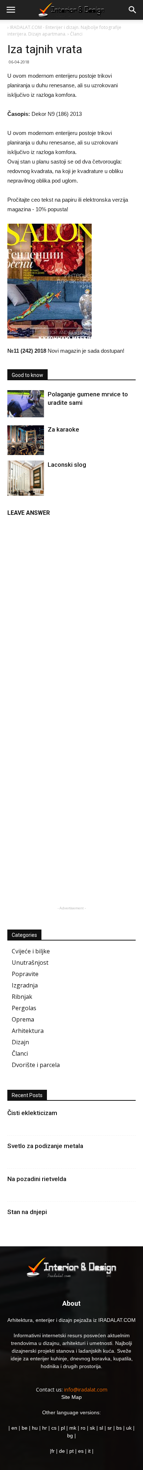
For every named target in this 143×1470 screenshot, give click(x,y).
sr (109, 1428)
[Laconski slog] (25, 488)
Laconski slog (67, 464)
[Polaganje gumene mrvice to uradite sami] (25, 403)
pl (63, 1428)
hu (35, 1428)
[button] (132, 10)
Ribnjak (22, 997)
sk (92, 1428)
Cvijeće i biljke (31, 951)
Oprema (23, 1019)
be (24, 1428)
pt (71, 1451)
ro (83, 1428)
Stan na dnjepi (27, 1212)
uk (129, 1428)
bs (119, 1428)
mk (72, 1428)
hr (44, 1428)
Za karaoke (63, 429)
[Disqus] (71, 612)
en (13, 1428)
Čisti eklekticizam (32, 1113)
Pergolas (24, 1008)
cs (53, 1428)
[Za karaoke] (25, 440)
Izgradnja (25, 985)
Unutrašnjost (30, 962)
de (62, 1451)
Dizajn (20, 1042)
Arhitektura (28, 1031)
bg (70, 1435)
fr (53, 1451)
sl (101, 1428)
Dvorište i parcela (36, 1065)
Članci (20, 1053)
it (89, 1451)
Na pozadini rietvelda (36, 1179)
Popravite (25, 974)
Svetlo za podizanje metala (45, 1146)
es (81, 1451)
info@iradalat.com (85, 1389)
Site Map (71, 1397)
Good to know (27, 375)
